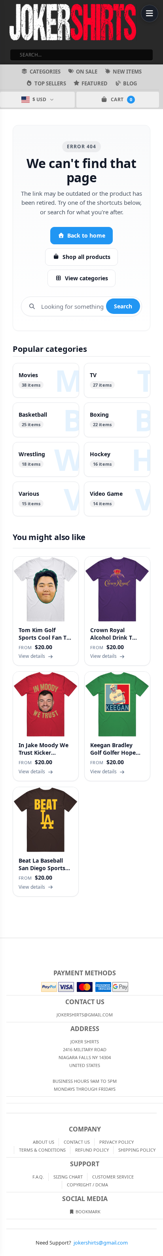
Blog (130, 83)
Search (123, 306)
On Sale (86, 71)
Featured (95, 83)
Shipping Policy (136, 1150)
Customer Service (113, 1177)
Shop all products (86, 257)
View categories (86, 278)
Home (5, 944)
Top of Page (157, 944)
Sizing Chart (68, 1177)
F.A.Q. (38, 1177)
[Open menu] (149, 13)
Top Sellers (50, 83)
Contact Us (77, 1142)
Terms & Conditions (42, 1150)
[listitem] (46, 380)
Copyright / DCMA (87, 1185)
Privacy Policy (116, 1142)
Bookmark (87, 1211)
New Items (127, 71)
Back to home (86, 235)
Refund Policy (92, 1150)
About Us (43, 1142)
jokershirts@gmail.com (101, 1242)
